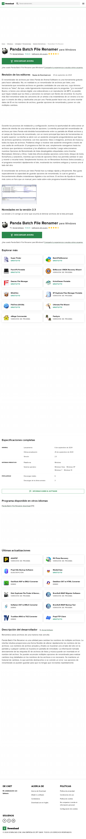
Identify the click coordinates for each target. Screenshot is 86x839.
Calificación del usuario (40, 54)
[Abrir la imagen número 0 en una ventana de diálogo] (19, 194)
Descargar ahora (24, 61)
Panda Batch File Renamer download (16, 506)
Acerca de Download (38, 791)
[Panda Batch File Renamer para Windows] (5, 51)
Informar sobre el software (45, 491)
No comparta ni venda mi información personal (68, 803)
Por (17, 54)
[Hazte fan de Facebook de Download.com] (4, 821)
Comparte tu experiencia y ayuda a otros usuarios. (63, 67)
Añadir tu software (37, 795)
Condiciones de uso (67, 795)
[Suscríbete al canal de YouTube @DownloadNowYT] (13, 821)
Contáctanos (35, 799)
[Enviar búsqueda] (17, 3)
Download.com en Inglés (39, 803)
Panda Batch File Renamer (43, 49)
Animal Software (47, 630)
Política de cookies (66, 799)
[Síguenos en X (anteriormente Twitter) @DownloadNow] (9, 821)
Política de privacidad (67, 791)
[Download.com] (8, 3)
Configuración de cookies (69, 809)
